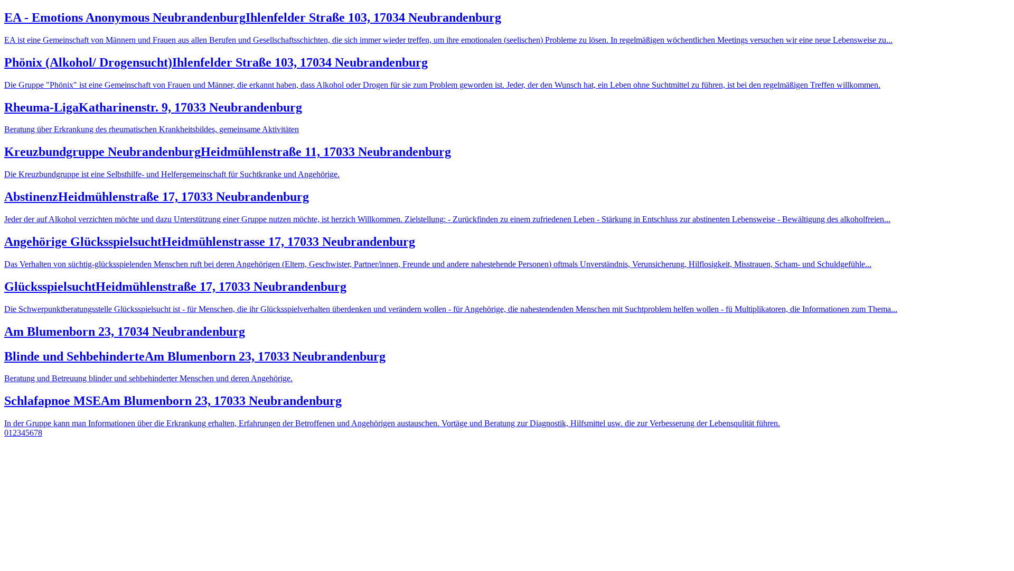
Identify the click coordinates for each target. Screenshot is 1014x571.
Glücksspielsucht (175, 286)
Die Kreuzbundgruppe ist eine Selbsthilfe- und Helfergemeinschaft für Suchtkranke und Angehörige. (172, 174)
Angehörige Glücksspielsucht (209, 241)
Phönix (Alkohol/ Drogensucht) (216, 62)
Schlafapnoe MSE (173, 401)
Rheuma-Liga (153, 107)
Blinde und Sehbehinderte (195, 356)
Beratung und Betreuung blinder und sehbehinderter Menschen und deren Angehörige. (148, 378)
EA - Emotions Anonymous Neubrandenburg (252, 17)
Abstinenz (156, 197)
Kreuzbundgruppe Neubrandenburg (227, 152)
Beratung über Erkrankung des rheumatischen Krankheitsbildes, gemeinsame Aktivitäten (151, 129)
